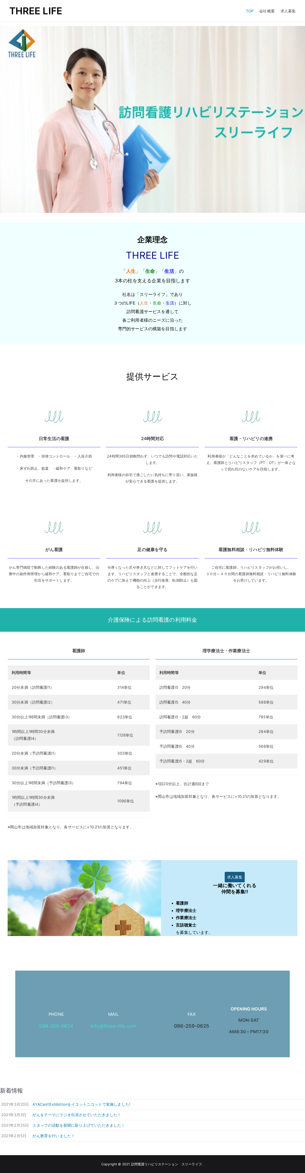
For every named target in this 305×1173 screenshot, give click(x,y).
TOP (250, 11)
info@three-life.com (113, 1026)
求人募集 (288, 11)
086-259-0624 (56, 1026)
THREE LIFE (35, 11)
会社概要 (267, 11)
